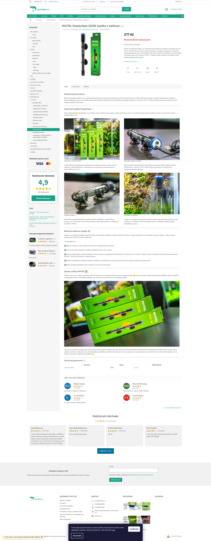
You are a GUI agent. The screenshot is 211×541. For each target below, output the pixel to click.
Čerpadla (36, 123)
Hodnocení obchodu (106, 416)
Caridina (35, 44)
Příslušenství (34, 97)
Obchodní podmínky (117, 2)
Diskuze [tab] (86, 87)
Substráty (33, 146)
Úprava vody (34, 94)
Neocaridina (36, 41)
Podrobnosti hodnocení (90, 29)
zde (113, 530)
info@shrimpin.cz (100, 501)
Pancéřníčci (36, 55)
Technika (33, 100)
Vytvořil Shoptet (176, 536)
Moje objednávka (65, 519)
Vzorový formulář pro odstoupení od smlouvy (72, 515)
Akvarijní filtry (37, 103)
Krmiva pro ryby (35, 85)
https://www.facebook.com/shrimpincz (106, 512)
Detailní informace (130, 62)
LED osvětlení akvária (40, 140)
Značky (32, 152)
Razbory (35, 58)
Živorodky (36, 64)
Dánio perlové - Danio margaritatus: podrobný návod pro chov (41, 217)
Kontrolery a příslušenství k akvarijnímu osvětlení (42, 136)
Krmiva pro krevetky (37, 82)
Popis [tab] (66, 87)
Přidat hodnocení (43, 198)
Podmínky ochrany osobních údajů (71, 512)
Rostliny (33, 79)
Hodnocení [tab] (75, 87)
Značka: (105, 29)
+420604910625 (100, 504)
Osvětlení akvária (38, 132)
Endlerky (36, 70)
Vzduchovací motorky (40, 126)
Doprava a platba (89, 2)
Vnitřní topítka (37, 129)
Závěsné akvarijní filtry (40, 112)
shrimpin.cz (98, 516)
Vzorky (32, 88)
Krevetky (33, 38)
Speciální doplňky (36, 91)
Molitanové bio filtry (39, 109)
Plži (31, 76)
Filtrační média (38, 118)
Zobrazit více (106, 451)
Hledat (126, 9)
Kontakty (102, 2)
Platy (34, 67)
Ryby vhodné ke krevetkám (42, 73)
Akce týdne (34, 32)
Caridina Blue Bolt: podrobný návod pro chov (43, 224)
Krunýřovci (36, 52)
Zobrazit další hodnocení (172, 408)
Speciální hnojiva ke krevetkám (40, 149)
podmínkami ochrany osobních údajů (141, 475)
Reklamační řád (65, 509)
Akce (34, 35)
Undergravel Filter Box (40, 115)
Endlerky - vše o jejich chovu (39, 212)
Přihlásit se (115, 480)
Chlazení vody (37, 120)
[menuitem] (33, 16)
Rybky (32, 49)
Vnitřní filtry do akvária (40, 106)
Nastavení (77, 535)
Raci (34, 46)
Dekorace (33, 143)
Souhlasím (134, 529)
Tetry (34, 61)
